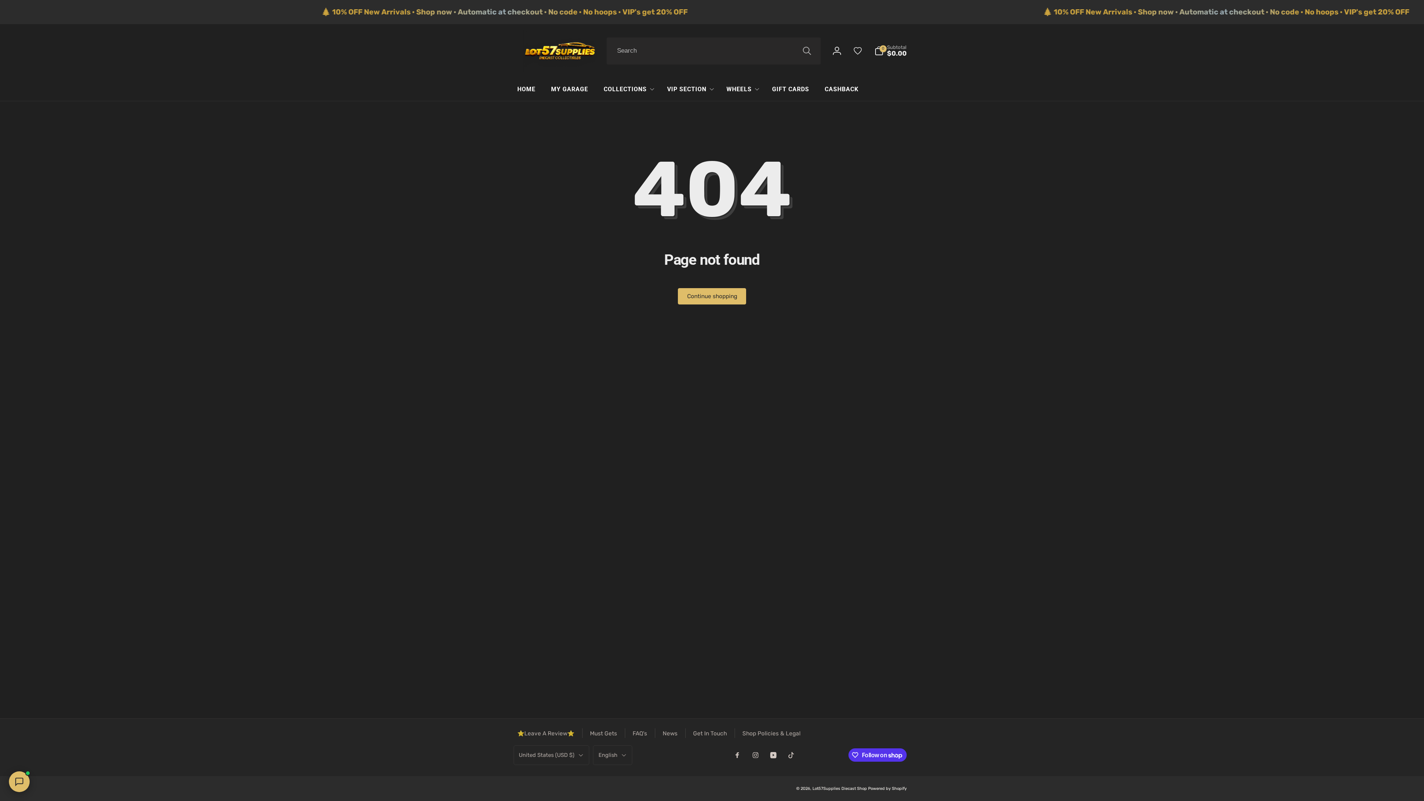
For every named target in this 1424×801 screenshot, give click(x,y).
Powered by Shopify (887, 788)
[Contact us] (19, 781)
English (608, 755)
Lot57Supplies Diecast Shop (839, 788)
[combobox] (714, 51)
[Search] (807, 51)
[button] (890, 51)
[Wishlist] (857, 50)
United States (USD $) (546, 755)
